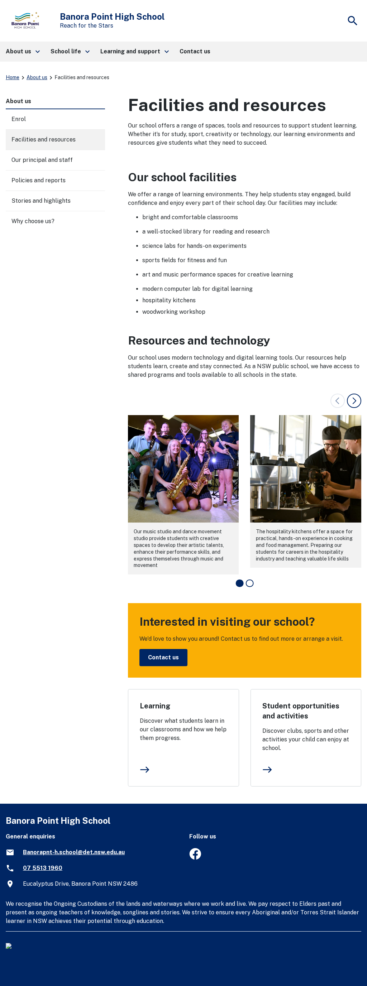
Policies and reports (38, 180)
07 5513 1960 (42, 868)
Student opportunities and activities (300, 711)
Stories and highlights (41, 200)
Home (12, 77)
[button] (22, 52)
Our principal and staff (42, 160)
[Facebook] (195, 857)
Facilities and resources (43, 139)
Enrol (18, 119)
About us (37, 77)
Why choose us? (32, 221)
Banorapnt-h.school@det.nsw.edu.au (74, 852)
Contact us (163, 657)
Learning (155, 706)
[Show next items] (354, 401)
